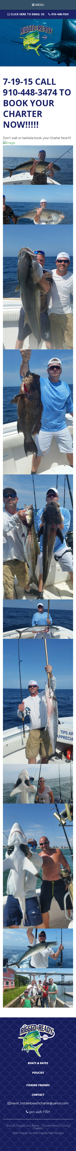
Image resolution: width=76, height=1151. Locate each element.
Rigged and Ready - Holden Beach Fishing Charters (38, 40)
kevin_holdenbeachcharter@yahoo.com (40, 1103)
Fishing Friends (38, 1085)
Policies (38, 1072)
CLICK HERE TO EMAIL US (27, 14)
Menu (39, 4)
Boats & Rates (38, 1063)
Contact (38, 1095)
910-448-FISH (59, 14)
